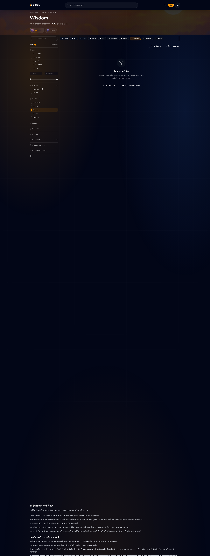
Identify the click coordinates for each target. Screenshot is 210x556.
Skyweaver (34, 12)
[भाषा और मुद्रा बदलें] (164, 5)
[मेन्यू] (177, 5)
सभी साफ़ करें (55, 44)
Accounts (43, 12)
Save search (173, 46)
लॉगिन (170, 5)
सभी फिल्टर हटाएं (110, 86)
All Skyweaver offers (131, 86)
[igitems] (35, 5)
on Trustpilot (60, 24)
